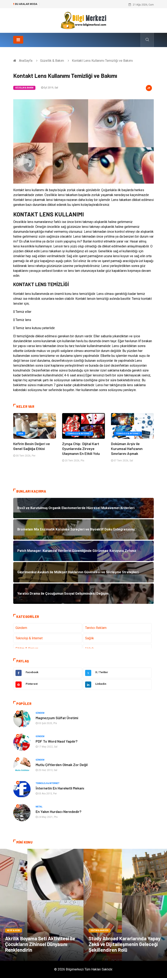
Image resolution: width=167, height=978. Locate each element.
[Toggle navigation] (18, 40)
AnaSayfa (25, 61)
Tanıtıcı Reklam (96, 628)
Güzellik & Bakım (52, 61)
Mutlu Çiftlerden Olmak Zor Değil (62, 764)
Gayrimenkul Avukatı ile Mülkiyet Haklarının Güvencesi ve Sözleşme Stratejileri (88, 4)
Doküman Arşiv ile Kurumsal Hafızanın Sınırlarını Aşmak (127, 448)
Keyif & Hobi (13, 930)
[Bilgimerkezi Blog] (83, 20)
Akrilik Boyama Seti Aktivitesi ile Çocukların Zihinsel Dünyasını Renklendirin (40, 944)
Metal (39, 807)
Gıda (20, 433)
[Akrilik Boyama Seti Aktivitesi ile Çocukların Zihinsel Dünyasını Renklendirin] (42, 905)
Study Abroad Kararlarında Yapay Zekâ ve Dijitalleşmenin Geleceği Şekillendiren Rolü (124, 944)
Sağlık (89, 638)
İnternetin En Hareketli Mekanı (60, 788)
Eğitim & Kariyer (100, 930)
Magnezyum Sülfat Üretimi (57, 718)
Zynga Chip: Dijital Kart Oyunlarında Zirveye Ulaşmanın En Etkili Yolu (81, 448)
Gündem (21, 628)
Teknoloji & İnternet (79, 433)
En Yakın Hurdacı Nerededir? (58, 811)
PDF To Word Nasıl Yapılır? (57, 741)
